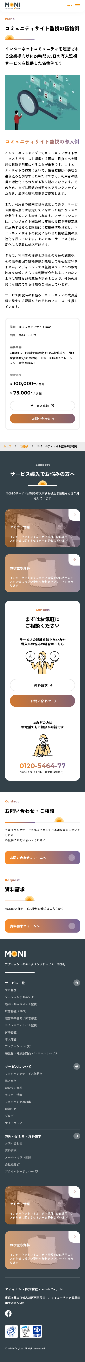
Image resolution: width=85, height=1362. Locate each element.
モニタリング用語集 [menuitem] (18, 1102)
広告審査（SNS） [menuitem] (16, 1011)
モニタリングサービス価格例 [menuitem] (23, 1074)
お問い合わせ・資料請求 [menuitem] (23, 1136)
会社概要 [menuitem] (11, 1164)
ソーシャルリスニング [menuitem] (19, 997)
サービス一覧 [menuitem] (15, 982)
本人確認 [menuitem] (11, 1039)
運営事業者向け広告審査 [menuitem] (21, 1018)
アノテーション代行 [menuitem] (18, 1046)
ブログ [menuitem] (9, 1116)
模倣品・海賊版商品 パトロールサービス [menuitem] (31, 1053)
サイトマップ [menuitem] (13, 1123)
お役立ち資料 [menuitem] (13, 1088)
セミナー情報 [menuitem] (13, 1095)
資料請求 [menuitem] (11, 1150)
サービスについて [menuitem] (18, 1066)
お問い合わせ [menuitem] (13, 1143)
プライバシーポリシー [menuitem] (19, 1171)
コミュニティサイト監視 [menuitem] (21, 1025)
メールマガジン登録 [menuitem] (18, 1157)
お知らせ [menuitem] (11, 1109)
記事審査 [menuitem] (11, 1032)
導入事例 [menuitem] (11, 1081)
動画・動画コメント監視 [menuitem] (21, 1004)
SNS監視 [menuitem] (10, 990)
